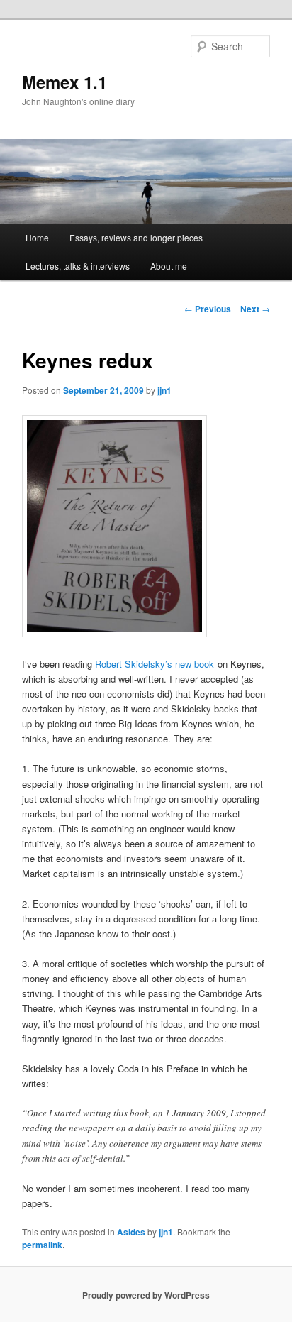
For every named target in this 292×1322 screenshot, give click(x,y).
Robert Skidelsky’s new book (154, 664)
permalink (42, 1244)
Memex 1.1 (64, 82)
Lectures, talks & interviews (78, 266)
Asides (131, 1231)
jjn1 (164, 390)
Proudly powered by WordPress (146, 1295)
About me (168, 266)
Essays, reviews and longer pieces (136, 237)
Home (37, 237)
